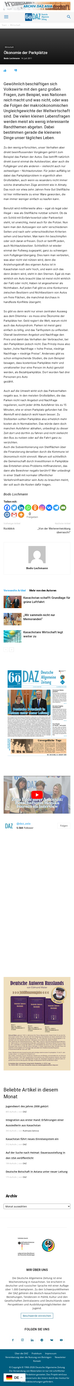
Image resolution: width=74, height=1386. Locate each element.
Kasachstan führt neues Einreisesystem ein (32, 1139)
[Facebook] (7, 508)
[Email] (63, 508)
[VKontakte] (51, 1340)
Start (4, 25)
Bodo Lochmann (12, 58)
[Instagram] (42, 508)
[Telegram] (56, 508)
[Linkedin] (21, 508)
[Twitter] (14, 508)
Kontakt (37, 1360)
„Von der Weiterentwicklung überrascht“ (54, 530)
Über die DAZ (21, 1353)
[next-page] (11, 649)
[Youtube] (61, 1340)
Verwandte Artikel (15, 590)
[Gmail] (14, 515)
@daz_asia (24, 823)
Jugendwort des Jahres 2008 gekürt (27, 1106)
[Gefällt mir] (5, 70)
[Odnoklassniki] (35, 508)
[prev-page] (6, 649)
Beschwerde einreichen (37, 1315)
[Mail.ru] (7, 515)
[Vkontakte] (49, 508)
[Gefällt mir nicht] (15, 70)
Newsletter (60, 1357)
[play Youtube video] (37, 794)
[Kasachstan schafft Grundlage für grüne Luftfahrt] (13, 602)
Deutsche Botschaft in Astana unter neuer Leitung (37, 1171)
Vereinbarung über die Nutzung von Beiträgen (28, 1357)
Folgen (64, 825)
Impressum (50, 1353)
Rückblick (9, 528)
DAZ (25, 1111)
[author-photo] (37, 563)
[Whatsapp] (28, 508)
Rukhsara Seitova (31, 1130)
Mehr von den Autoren (42, 590)
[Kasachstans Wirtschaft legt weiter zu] (13, 636)
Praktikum (37, 1353)
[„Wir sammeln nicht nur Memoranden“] (13, 619)
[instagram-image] (37, 867)
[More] (21, 515)
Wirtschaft (15, 25)
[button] (6, 17)
